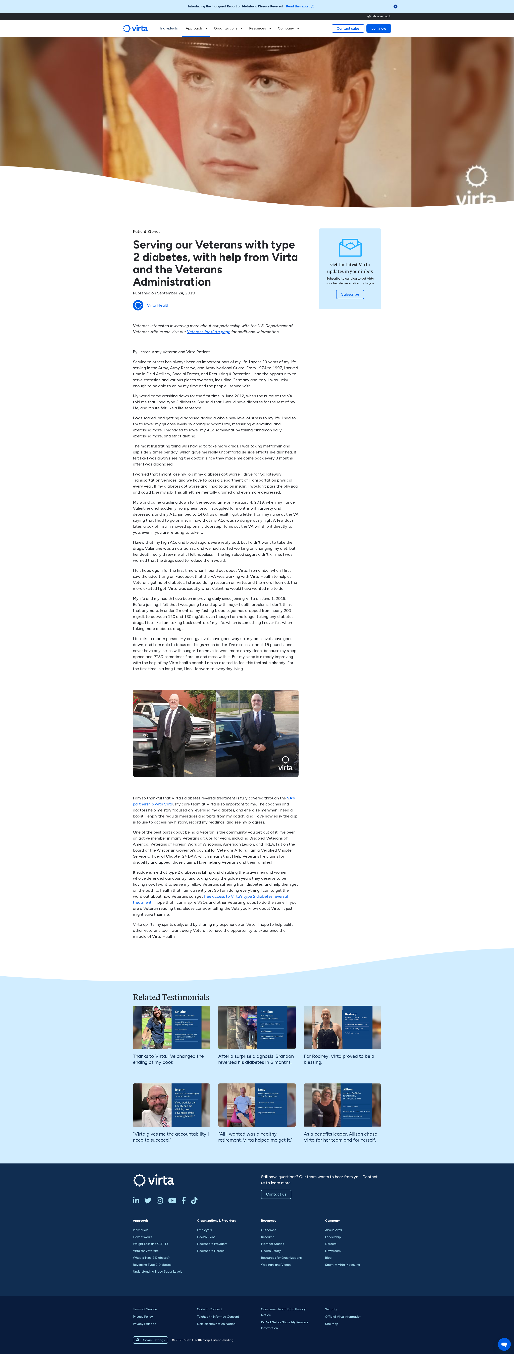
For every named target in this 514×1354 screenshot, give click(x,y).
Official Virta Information (343, 1317)
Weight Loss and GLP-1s (150, 1244)
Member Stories (272, 1244)
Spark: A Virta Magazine (342, 1265)
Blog (328, 1258)
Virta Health (158, 305)
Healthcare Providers (212, 1244)
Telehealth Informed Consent (218, 1317)
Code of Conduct (209, 1309)
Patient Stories (146, 231)
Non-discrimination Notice (216, 1324)
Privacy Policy (143, 1317)
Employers (204, 1230)
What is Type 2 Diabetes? (151, 1258)
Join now (378, 28)
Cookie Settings (150, 1340)
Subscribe (350, 294)
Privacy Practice (144, 1324)
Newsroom (333, 1251)
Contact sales (348, 28)
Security (331, 1309)
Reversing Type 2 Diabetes (152, 1265)
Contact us (276, 1194)
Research (267, 1237)
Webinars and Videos (276, 1265)
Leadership (333, 1237)
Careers (330, 1244)
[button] (196, 28)
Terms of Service (145, 1309)
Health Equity (271, 1251)
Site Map (331, 1324)
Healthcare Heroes (210, 1251)
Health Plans (206, 1237)
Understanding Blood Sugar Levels (157, 1271)
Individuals (140, 1230)
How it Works (142, 1237)
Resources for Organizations (281, 1258)
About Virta (333, 1230)
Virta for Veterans (145, 1251)
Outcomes (268, 1230)
